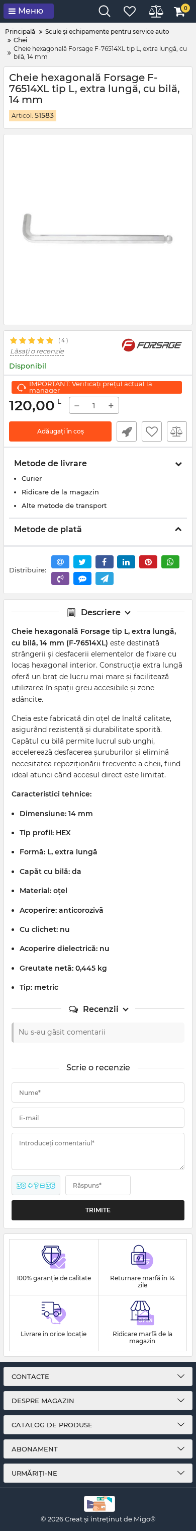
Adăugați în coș (60, 431)
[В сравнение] (177, 431)
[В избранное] (152, 431)
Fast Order (127, 431)
